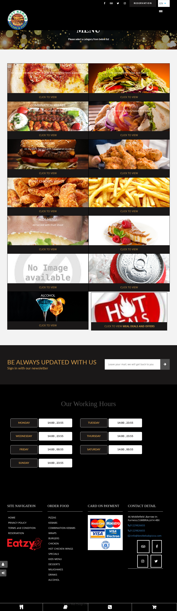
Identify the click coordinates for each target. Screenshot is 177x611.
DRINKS (52, 574)
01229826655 (137, 525)
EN (162, 3)
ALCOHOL (53, 579)
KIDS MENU (55, 559)
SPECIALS (53, 553)
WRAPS (52, 533)
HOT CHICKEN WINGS (60, 548)
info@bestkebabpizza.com (145, 535)
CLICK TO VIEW (47, 97)
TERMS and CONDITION (22, 528)
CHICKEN (53, 543)
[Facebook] (104, 3)
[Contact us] (110, 607)
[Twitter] (118, 3)
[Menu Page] (21, 607)
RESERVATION (16, 533)
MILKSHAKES (55, 569)
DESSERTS (54, 564)
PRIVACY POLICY (17, 522)
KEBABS (52, 522)
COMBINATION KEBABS (61, 528)
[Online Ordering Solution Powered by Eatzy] (24, 543)
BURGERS (53, 538)
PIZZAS (52, 517)
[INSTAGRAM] (124, 3)
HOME (11, 517)
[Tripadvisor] (111, 3)
